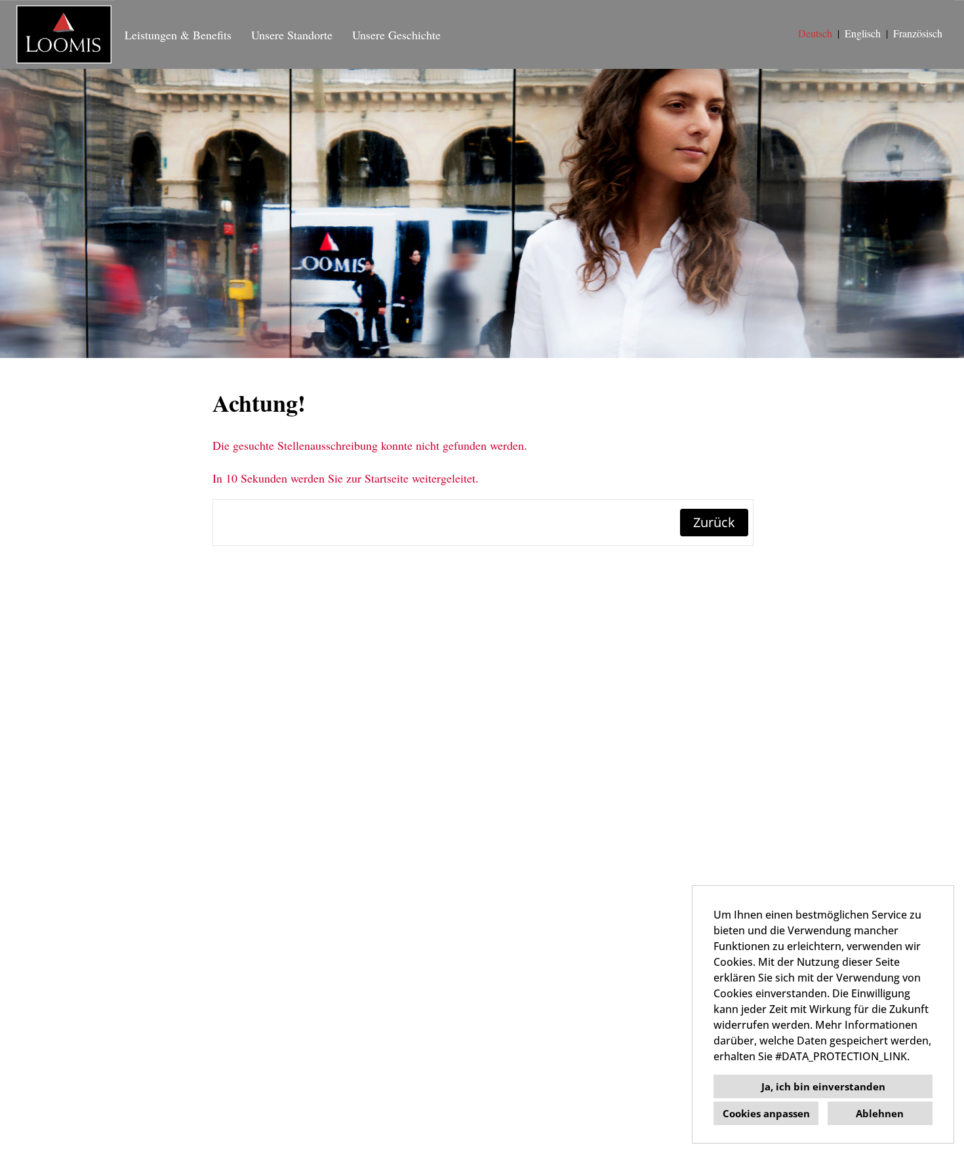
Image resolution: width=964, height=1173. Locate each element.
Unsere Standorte (291, 35)
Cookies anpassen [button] (766, 1113)
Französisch (917, 33)
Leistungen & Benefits (178, 35)
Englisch (863, 33)
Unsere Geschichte (396, 35)
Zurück (714, 522)
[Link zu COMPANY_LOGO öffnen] (63, 34)
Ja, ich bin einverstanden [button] (823, 1086)
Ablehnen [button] (880, 1113)
